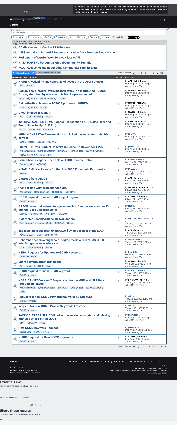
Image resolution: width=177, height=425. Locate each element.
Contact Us (163, 366)
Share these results (47, 73)
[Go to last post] (148, 81)
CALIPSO (48, 129)
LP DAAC (62, 151)
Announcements (27, 151)
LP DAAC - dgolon (137, 280)
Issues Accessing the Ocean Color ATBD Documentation (55, 160)
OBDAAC (41, 164)
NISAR (30, 85)
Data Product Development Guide (36, 223)
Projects (59, 37)
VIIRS (22, 292)
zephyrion (133, 315)
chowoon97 (134, 239)
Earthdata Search (46, 151)
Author (105, 37)
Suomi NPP (45, 155)
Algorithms (32, 98)
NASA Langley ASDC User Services (28, 370)
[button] (134, 73)
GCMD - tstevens (136, 196)
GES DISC (57, 192)
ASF (22, 85)
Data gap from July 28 (32, 178)
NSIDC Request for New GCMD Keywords (45, 337)
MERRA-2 (70, 192)
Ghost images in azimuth (34, 112)
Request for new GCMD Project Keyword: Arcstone (52, 306)
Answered (17, 37)
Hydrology (50, 214)
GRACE (23, 214)
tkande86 (133, 252)
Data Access (51, 235)
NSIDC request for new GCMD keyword (44, 271)
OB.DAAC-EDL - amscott (141, 218)
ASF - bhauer (135, 178)
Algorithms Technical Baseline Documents (46, 219)
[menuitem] (106, 361)
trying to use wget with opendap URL (42, 188)
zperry (131, 134)
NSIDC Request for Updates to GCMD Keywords (50, 252)
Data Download (27, 142)
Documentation (27, 164)
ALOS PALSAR (27, 235)
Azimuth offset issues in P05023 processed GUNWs (53, 103)
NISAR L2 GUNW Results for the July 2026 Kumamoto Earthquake (61, 169)
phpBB (143, 368)
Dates (92, 37)
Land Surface (76, 151)
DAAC (46, 37)
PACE (43, 323)
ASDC (23, 129)
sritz (130, 296)
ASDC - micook (136, 121)
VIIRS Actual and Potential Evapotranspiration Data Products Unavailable (66, 52)
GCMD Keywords (28, 201)
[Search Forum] (163, 31)
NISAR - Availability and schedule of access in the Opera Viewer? (61, 81)
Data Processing (48, 98)
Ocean (40, 142)
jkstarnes (133, 327)
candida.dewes (136, 270)
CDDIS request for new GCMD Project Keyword (49, 197)
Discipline (32, 37)
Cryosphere (25, 332)
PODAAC (51, 142)
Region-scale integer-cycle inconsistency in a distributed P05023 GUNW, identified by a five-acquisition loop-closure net (62, 92)
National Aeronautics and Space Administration (25, 372)
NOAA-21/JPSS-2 (28, 155)
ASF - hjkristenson (137, 81)
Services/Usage (76, 37)
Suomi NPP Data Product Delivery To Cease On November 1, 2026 (61, 147)
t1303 (131, 206)
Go (41, 405)
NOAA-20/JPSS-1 (95, 151)
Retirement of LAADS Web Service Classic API (49, 57)
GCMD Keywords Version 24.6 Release (44, 47)
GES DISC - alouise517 (139, 187)
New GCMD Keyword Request (38, 328)
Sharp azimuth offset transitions (40, 261)
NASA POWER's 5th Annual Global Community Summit (54, 62)
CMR (22, 323)
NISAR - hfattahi (136, 90)
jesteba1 (132, 146)
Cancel (33, 405)
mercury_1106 (135, 159)
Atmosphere (34, 129)
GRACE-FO (36, 214)
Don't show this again (18, 30)
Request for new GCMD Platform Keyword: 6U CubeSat (55, 296)
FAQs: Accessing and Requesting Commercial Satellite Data (58, 67)
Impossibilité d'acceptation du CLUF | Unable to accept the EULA (61, 230)
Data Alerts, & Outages (39, 41)
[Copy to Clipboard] (1, 419)
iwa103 (131, 169)
